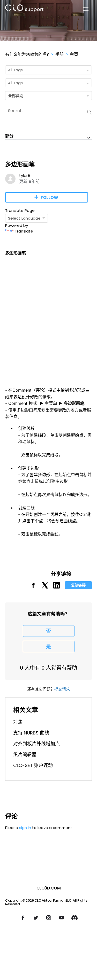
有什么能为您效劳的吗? (27, 54)
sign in (25, 827)
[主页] (24, 9)
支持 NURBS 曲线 (31, 733)
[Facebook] (33, 587)
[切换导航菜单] (82, 9)
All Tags (15, 70)
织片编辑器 (24, 754)
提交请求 (62, 689)
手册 (59, 54)
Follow (49, 197)
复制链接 (78, 585)
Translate (24, 231)
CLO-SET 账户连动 (33, 765)
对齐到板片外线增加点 (36, 743)
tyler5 (24, 175)
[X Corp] (45, 587)
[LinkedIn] (56, 587)
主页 (74, 54)
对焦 (18, 722)
